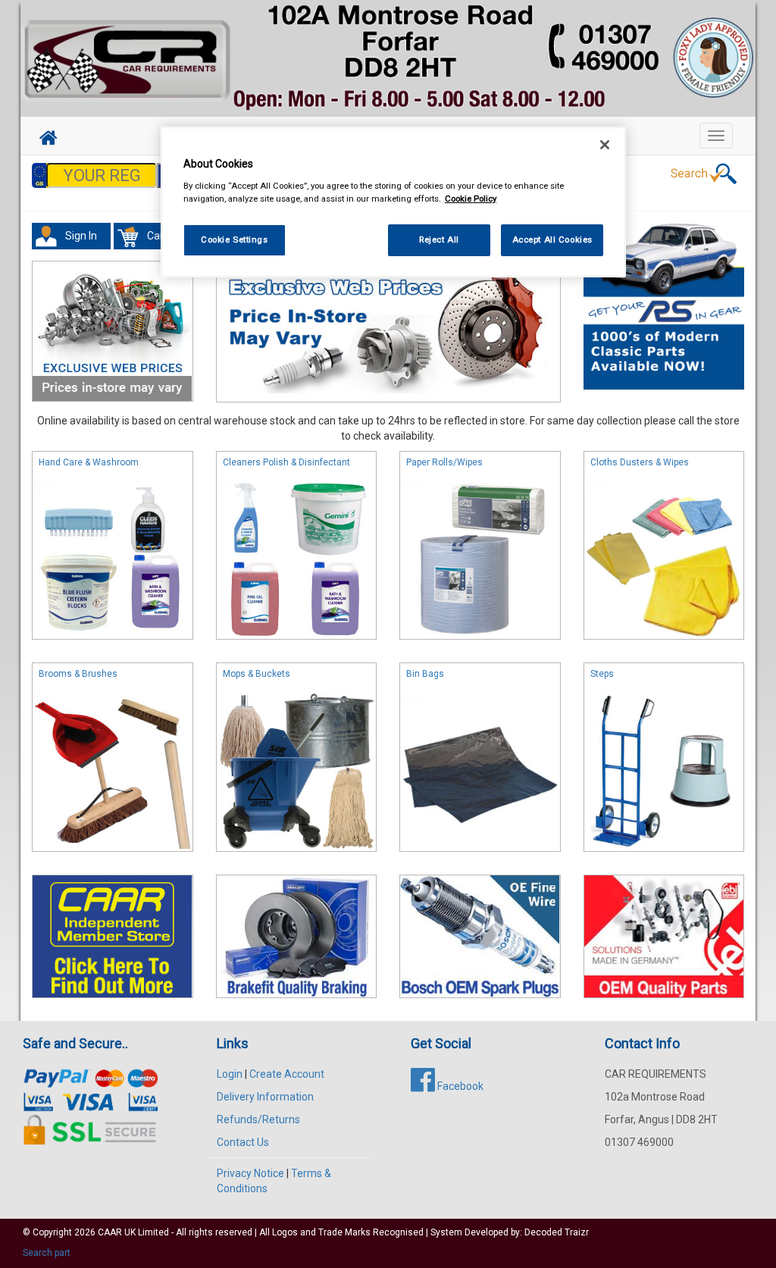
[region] (393, 202)
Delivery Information (265, 1097)
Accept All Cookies (552, 239)
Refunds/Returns (258, 1119)
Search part (46, 1253)
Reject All (439, 239)
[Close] (604, 144)
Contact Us (243, 1142)
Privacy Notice (250, 1173)
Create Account (286, 1074)
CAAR (110, 1232)
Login (229, 1074)
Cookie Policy (470, 198)
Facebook (459, 1086)
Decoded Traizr (556, 1232)
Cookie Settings (234, 239)
